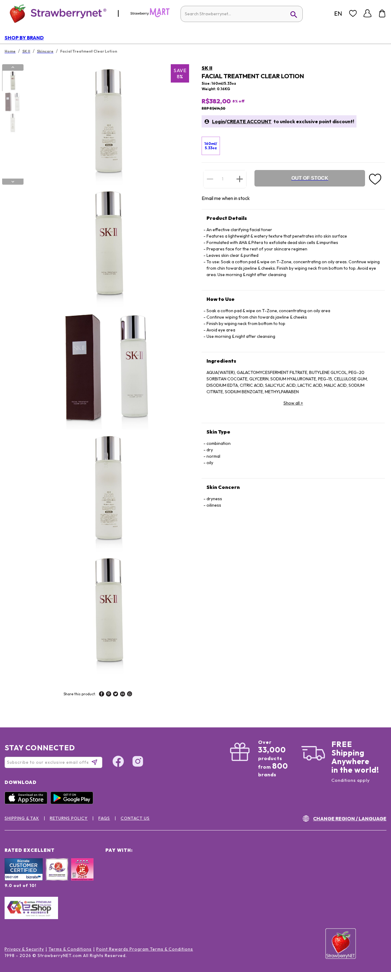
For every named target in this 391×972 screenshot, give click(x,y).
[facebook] (101, 694)
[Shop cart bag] (382, 13)
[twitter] (115, 694)
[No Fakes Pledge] (82, 876)
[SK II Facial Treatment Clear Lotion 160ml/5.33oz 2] (12, 102)
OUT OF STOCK (309, 178)
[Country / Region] (338, 13)
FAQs (104, 818)
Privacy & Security (24, 949)
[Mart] (150, 16)
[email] (122, 694)
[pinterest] (108, 694)
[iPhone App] (27, 802)
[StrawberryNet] (55, 13)
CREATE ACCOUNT (249, 121)
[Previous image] (13, 67)
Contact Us (135, 818)
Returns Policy (69, 818)
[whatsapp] (129, 694)
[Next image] (13, 182)
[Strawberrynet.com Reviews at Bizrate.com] (24, 879)
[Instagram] (137, 762)
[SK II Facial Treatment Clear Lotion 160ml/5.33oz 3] (12, 123)
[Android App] (73, 802)
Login (218, 121)
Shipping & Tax (22, 818)
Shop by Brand (24, 38)
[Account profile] (367, 13)
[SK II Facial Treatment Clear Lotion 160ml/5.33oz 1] (12, 81)
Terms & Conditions (70, 949)
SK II (207, 68)
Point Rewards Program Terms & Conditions (144, 949)
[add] (239, 178)
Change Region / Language (349, 818)
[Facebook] (118, 762)
